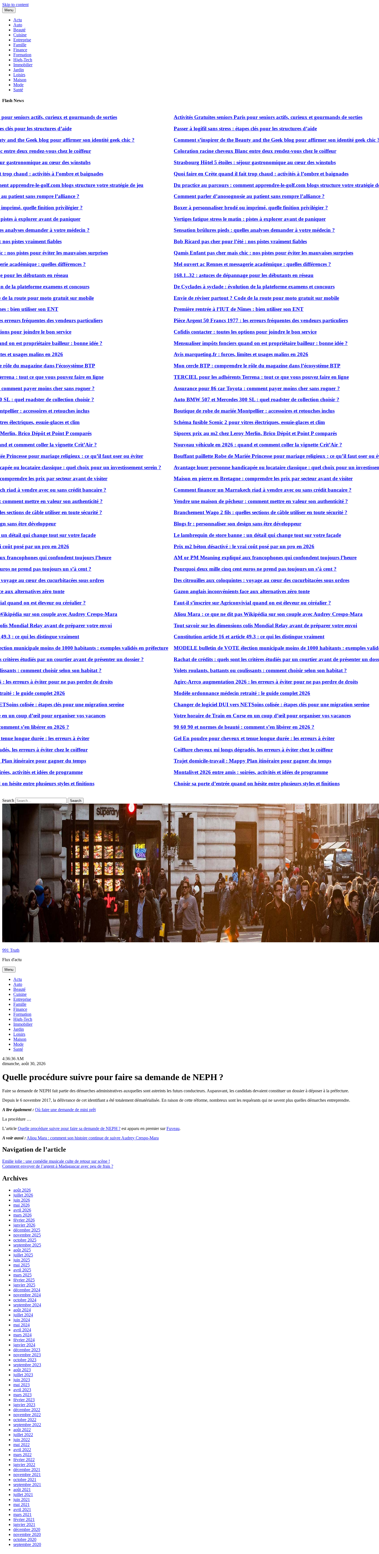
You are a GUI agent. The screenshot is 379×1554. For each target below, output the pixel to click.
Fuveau (173, 1128)
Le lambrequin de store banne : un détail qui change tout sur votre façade (235, 535)
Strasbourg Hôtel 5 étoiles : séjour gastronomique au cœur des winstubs (233, 162)
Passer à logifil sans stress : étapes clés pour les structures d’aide (223, 128)
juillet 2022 (23, 1434)
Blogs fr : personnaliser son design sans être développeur (215, 524)
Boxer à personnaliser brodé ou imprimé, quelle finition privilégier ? (229, 207)
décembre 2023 (26, 1349)
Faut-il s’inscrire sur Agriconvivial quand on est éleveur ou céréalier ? (230, 603)
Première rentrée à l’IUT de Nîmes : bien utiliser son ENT (217, 309)
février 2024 (24, 1339)
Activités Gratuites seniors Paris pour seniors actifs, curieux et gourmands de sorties (246, 117)
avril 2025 (22, 1270)
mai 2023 (21, 1384)
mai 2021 (21, 1504)
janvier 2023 (24, 1404)
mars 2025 (22, 1275)
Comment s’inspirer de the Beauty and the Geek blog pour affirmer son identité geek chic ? (255, 140)
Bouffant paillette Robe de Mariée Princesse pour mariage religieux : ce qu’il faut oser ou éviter (259, 456)
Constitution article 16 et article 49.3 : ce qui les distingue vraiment (227, 636)
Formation (22, 54)
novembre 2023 (27, 1354)
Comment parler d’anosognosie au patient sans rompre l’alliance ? (227, 196)
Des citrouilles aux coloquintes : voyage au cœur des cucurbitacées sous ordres (239, 580)
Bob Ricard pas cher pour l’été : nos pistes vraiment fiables (218, 241)
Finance (20, 49)
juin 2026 (21, 1200)
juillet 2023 (23, 1374)
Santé (18, 89)
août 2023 (22, 1369)
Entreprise (22, 39)
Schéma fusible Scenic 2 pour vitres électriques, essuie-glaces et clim (227, 422)
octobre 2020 (24, 1539)
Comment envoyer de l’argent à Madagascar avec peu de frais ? (57, 1166)
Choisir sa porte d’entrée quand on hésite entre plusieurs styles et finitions (235, 783)
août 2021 (22, 1489)
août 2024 (22, 1309)
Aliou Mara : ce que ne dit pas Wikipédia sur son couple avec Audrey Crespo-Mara (246, 614)
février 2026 (24, 1220)
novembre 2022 (27, 1414)
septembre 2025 (27, 1245)
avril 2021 (22, 1509)
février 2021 (24, 1519)
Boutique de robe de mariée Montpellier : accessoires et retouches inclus (232, 411)
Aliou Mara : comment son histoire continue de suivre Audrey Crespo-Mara (93, 1138)
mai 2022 (21, 1444)
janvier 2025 (24, 1285)
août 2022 (22, 1429)
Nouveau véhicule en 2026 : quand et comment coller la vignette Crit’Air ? (236, 445)
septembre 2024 (27, 1304)
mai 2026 (21, 1205)
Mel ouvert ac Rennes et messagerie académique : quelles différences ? (230, 264)
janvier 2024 (24, 1344)
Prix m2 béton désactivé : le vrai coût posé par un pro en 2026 (222, 546)
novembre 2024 (27, 1295)
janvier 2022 (24, 1464)
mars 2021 (22, 1514)
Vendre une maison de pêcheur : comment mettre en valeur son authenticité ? (239, 501)
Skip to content (15, 4)
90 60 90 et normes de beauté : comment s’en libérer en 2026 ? (222, 727)
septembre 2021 (27, 1484)
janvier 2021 (24, 1524)
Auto (17, 24)
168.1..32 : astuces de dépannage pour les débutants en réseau (222, 275)
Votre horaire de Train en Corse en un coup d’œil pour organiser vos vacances (240, 715)
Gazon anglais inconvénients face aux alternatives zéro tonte (220, 591)
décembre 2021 (26, 1469)
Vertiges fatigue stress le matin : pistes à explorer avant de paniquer (228, 219)
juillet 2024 (23, 1314)
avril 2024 (22, 1329)
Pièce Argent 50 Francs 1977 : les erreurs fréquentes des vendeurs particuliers (239, 320)
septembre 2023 (27, 1364)
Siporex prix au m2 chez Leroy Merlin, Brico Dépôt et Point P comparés (233, 433)
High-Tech (22, 59)
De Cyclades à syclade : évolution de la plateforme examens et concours (232, 287)
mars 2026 (22, 1215)
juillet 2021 (23, 1494)
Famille (19, 44)
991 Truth (10, 950)
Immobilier (22, 64)
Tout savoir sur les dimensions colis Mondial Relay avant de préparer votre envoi (243, 625)
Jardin (18, 69)
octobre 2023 (24, 1359)
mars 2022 (22, 1454)
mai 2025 (21, 1265)
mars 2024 (22, 1334)
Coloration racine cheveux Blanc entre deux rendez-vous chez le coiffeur (233, 151)
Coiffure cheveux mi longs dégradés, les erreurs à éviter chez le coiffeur (231, 750)
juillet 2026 (23, 1195)
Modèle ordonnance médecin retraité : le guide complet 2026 (220, 693)
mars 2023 (22, 1394)
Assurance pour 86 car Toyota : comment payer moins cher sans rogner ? (235, 388)
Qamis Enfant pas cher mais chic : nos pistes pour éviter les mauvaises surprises (241, 253)
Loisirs (19, 74)
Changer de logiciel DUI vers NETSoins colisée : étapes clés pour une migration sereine (249, 704)
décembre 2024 (26, 1290)
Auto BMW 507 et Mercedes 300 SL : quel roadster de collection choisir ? (234, 399)
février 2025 (24, 1280)
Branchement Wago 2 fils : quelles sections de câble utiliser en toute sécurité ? (238, 512)
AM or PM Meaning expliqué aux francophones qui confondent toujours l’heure (243, 557)
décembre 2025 (26, 1230)
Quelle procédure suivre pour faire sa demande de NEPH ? (69, 1128)
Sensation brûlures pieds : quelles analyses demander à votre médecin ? (232, 230)
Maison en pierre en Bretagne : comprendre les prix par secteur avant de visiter (241, 478)
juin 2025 (21, 1260)
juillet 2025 (23, 1255)
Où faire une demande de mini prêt (65, 1109)
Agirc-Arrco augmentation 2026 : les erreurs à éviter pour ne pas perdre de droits (244, 682)
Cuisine (20, 34)
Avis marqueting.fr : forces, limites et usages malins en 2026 (219, 354)
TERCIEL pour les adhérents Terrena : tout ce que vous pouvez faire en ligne (239, 377)
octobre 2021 (24, 1479)
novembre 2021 (27, 1474)
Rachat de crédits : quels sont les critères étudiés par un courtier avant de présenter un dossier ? (259, 659)
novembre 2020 (27, 1534)
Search (8, 800)
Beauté (19, 29)
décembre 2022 (26, 1409)
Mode (18, 84)
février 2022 (24, 1459)
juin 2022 (21, 1439)
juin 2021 (21, 1499)
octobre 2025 (24, 1240)
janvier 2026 (24, 1225)
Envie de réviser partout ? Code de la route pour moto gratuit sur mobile (234, 298)
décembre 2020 (26, 1529)
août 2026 (22, 1190)
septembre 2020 (27, 1544)
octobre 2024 (24, 1299)
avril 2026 (22, 1210)
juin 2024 (21, 1319)
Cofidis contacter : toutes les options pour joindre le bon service (223, 332)
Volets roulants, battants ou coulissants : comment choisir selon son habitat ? (238, 670)
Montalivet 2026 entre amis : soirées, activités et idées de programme (229, 772)
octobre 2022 (24, 1419)
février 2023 (24, 1399)
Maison (19, 79)
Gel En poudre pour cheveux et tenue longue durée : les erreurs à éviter (232, 738)
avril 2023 (22, 1389)
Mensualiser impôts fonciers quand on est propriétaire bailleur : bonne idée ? (239, 343)
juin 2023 (21, 1379)
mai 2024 (21, 1324)
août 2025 (22, 1250)
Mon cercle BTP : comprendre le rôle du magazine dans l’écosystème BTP (235, 366)
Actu (17, 19)
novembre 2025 (27, 1235)
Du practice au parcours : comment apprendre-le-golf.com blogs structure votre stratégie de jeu (259, 185)
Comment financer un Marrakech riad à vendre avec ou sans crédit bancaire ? (241, 490)
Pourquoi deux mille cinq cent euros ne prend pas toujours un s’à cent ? (233, 569)
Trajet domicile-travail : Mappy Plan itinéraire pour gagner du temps (230, 761)
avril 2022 (22, 1449)
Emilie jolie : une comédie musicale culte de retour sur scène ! (56, 1161)
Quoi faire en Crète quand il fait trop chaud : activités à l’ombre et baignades (239, 174)
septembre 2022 (27, 1424)
